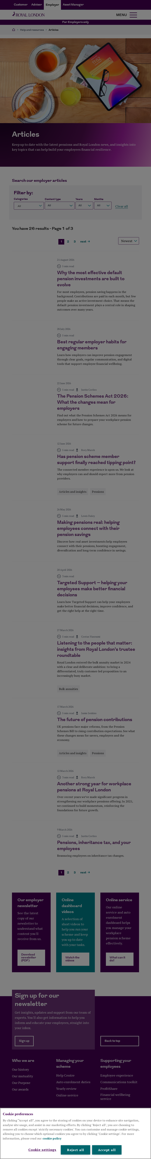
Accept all (107, 1150)
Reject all (75, 1150)
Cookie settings (42, 1149)
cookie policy (52, 1138)
